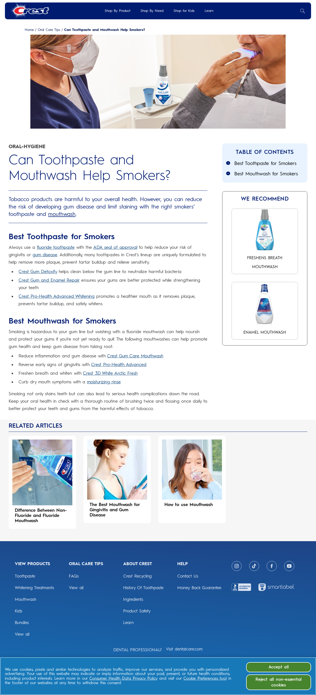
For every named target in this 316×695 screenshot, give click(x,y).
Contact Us (187, 576)
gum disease (45, 254)
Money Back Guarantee (199, 587)
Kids (18, 610)
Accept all (279, 667)
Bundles (22, 622)
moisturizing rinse (104, 382)
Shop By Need (151, 11)
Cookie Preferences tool (205, 678)
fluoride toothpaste (56, 247)
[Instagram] (237, 566)
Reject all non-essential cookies (279, 682)
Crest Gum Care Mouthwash (135, 356)
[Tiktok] (254, 566)
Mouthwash (25, 599)
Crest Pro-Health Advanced (118, 364)
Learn (209, 11)
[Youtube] (289, 566)
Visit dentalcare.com (184, 649)
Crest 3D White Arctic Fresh (110, 373)
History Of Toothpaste (143, 587)
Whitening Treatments (34, 587)
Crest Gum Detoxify (38, 271)
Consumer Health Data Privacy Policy (123, 678)
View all (22, 634)
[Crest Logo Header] (29, 10)
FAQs (74, 576)
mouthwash (62, 214)
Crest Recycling (137, 576)
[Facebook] (272, 566)
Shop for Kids (184, 11)
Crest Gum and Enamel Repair (49, 280)
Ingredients (133, 599)
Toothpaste (25, 576)
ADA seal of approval (115, 247)
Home (29, 30)
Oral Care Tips (49, 30)
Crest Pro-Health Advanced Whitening (57, 296)
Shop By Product (117, 11)
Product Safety (137, 610)
